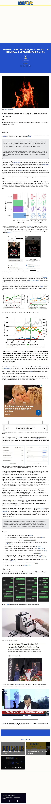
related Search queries (40, 438)
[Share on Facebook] (21, 66)
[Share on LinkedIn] (30, 66)
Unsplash (12, 109)
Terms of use (17, 797)
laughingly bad (16, 162)
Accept (5, 801)
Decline (21, 801)
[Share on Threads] (27, 66)
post (46, 231)
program (10, 227)
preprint (18, 181)
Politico (43, 537)
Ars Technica (41, 548)
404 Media (38, 546)
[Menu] (49, 2)
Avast (28, 501)
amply (45, 509)
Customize (13, 801)
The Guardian (43, 556)
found (17, 366)
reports (20, 477)
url (19, 437)
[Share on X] (24, 66)
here (21, 497)
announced (29, 226)
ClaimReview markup (33, 280)
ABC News (13, 560)
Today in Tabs (27, 565)
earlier (31, 371)
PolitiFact (9, 232)
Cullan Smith (7, 109)
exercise (21, 170)
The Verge (9, 543)
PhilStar (31, 535)
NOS (45, 550)
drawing (42, 286)
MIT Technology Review (29, 540)
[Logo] (25, 3)
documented (5, 511)
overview (28, 489)
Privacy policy (9, 797)
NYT (37, 563)
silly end (4, 136)
